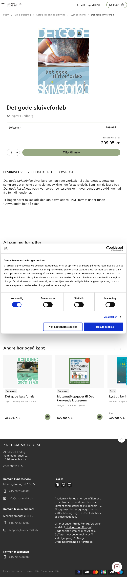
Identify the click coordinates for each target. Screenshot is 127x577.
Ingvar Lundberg (22, 116)
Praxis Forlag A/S (83, 523)
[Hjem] (14, 4)
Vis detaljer (110, 316)
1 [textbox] (11, 152)
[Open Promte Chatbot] (117, 567)
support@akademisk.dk (23, 530)
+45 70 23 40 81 (19, 522)
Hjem (6, 14)
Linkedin (69, 485)
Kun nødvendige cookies (63, 326)
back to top (121, 439)
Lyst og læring (78, 14)
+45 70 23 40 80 (19, 491)
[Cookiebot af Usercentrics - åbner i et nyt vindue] (108, 248)
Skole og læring (23, 14)
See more (27, 388)
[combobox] (13, 152)
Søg (83, 4)
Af (8, 116)
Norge (81, 538)
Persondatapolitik (50, 571)
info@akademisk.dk (21, 498)
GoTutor (59, 534)
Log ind (96, 4)
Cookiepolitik (32, 571)
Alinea (91, 530)
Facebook (57, 485)
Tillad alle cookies (103, 326)
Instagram (63, 485)
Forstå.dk (86, 541)
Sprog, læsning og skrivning (50, 14)
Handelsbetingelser (13, 571)
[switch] (48, 304)
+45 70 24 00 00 (19, 557)
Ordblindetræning (65, 541)
